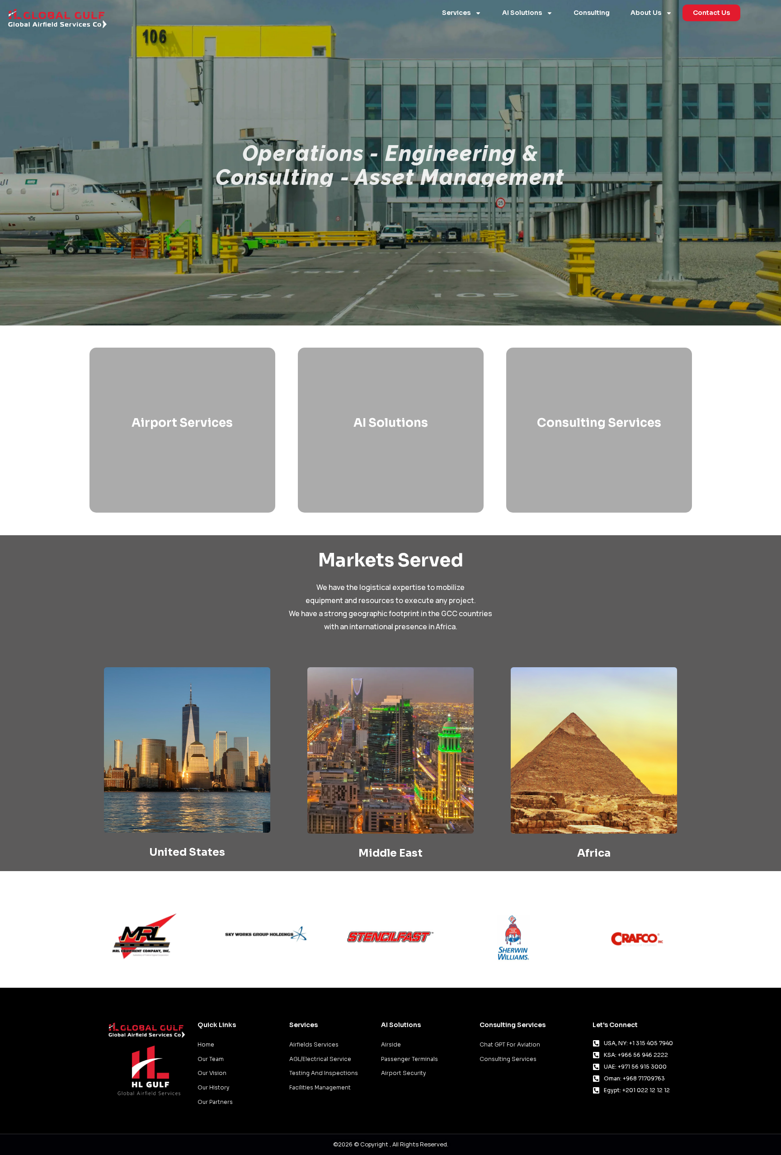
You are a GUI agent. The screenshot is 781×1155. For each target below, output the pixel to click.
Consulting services (599, 422)
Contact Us (711, 13)
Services (456, 13)
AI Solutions (522, 13)
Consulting (592, 13)
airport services (182, 422)
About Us (645, 13)
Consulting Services (513, 1025)
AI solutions (390, 422)
